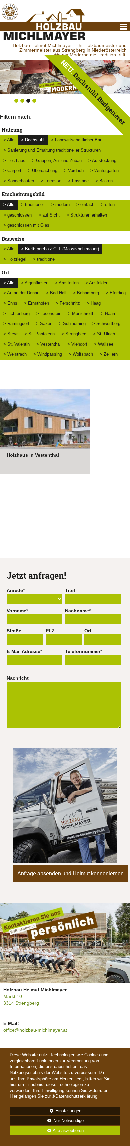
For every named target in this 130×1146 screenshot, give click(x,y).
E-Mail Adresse (23, 651)
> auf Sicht (49, 215)
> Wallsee (103, 344)
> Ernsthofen (36, 303)
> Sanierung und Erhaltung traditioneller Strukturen (52, 150)
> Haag (94, 303)
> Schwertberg (106, 323)
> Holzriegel (14, 259)
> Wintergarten (104, 170)
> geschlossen (17, 215)
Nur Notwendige (46, 1121)
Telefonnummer (82, 651)
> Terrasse (51, 180)
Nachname (77, 610)
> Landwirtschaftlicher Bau (76, 139)
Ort (87, 630)
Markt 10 (12, 996)
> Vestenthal (48, 344)
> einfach (85, 204)
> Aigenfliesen (34, 282)
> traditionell (33, 204)
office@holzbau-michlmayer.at (35, 1030)
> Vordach (74, 170)
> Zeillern (109, 354)
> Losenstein (48, 313)
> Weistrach (15, 354)
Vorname (16, 610)
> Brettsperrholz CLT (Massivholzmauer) (60, 248)
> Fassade (78, 180)
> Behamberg (86, 292)
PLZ (50, 630)
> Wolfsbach (81, 354)
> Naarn (108, 313)
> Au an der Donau (21, 292)
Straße (14, 630)
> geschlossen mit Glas (26, 225)
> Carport (12, 170)
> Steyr (10, 333)
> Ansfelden (96, 282)
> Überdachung (42, 170)
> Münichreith (81, 313)
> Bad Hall (56, 292)
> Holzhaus (14, 160)
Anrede (15, 590)
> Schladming (72, 323)
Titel (70, 590)
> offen (108, 204)
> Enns (10, 303)
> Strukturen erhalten (86, 215)
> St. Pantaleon (39, 333)
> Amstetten (67, 282)
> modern (60, 204)
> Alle (8, 139)
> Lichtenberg (16, 313)
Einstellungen (45, 1112)
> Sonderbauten (18, 180)
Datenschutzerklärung (76, 1096)
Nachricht (18, 678)
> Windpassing (47, 354)
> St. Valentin (16, 344)
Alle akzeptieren (47, 1130)
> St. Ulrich (104, 333)
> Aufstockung (102, 160)
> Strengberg (73, 333)
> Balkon (104, 180)
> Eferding (116, 292)
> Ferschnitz (68, 303)
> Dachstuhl (32, 139)
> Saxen (44, 323)
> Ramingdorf (16, 323)
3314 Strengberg (21, 1003)
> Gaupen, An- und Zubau (57, 160)
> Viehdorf (77, 344)
